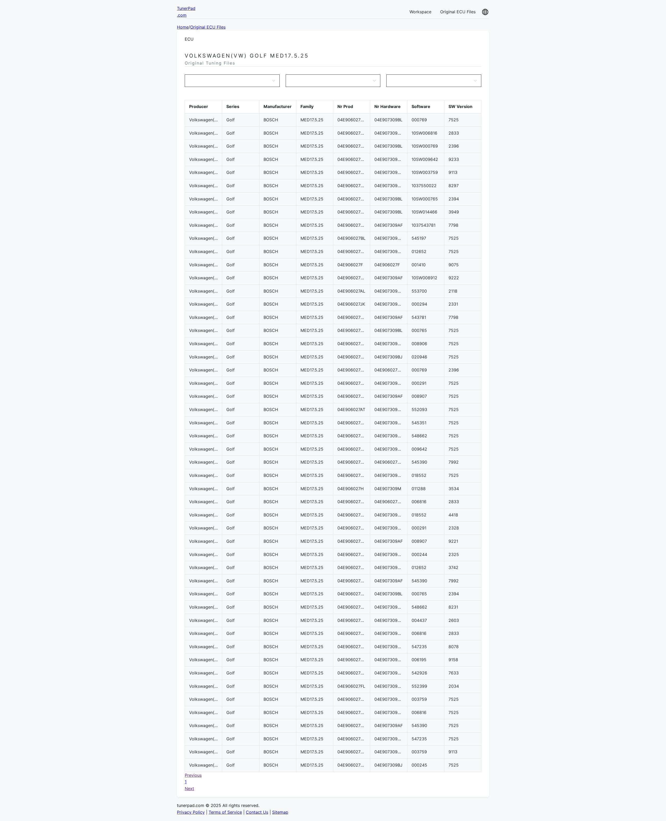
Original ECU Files (458, 11)
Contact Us (257, 812)
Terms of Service (225, 812)
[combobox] (229, 81)
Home (183, 27)
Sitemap (280, 812)
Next (189, 788)
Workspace (420, 11)
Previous (193, 775)
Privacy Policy (191, 812)
